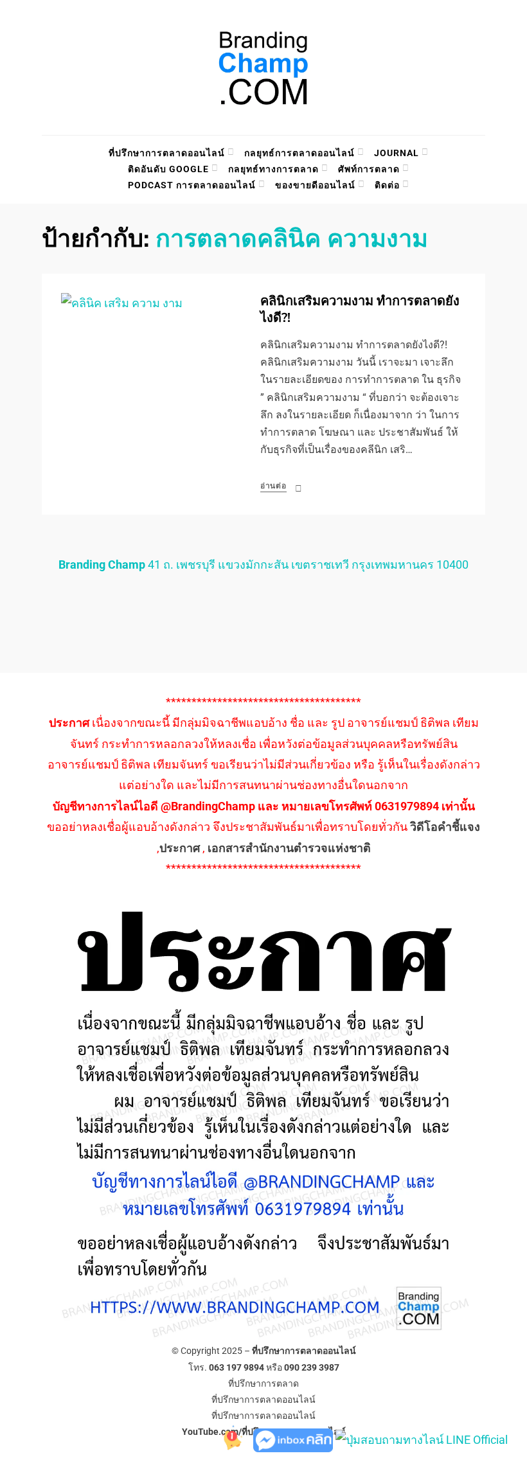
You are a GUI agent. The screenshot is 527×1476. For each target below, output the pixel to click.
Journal (396, 153)
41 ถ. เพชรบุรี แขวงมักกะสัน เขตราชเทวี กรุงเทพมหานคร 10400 (263, 564)
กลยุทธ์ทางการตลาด (273, 169)
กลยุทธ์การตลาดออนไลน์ (299, 153)
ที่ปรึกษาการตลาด (263, 1383)
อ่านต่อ (273, 485)
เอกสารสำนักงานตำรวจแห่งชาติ (289, 848)
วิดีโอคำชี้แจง (445, 826)
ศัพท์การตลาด (369, 169)
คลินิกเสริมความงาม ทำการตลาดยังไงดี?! (360, 309)
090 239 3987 (311, 1367)
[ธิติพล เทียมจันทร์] (227, 1439)
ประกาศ (179, 848)
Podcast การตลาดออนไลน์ (192, 185)
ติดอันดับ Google (168, 169)
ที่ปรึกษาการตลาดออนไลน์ (167, 153)
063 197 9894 (236, 1367)
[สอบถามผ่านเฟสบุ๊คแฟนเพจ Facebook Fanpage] (294, 1439)
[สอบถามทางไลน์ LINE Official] (421, 1439)
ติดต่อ (387, 185)
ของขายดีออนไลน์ (315, 185)
